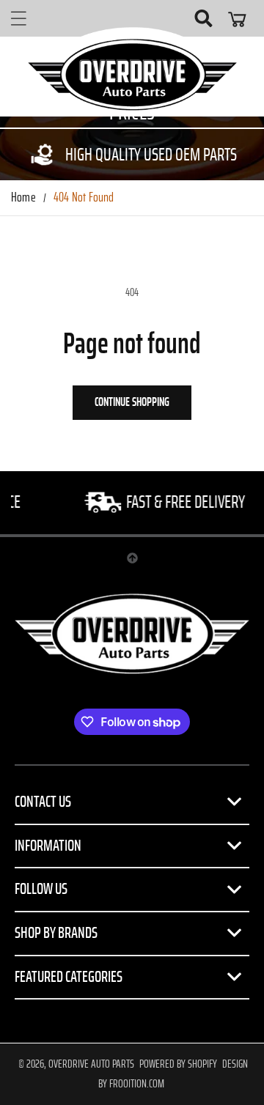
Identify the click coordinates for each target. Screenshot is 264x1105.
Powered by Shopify (178, 1064)
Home (23, 197)
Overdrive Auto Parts (91, 1064)
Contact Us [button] (43, 802)
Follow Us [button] (41, 889)
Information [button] (48, 846)
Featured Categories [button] (68, 977)
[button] (18, 18)
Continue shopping (132, 402)
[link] (132, 154)
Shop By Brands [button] (56, 933)
